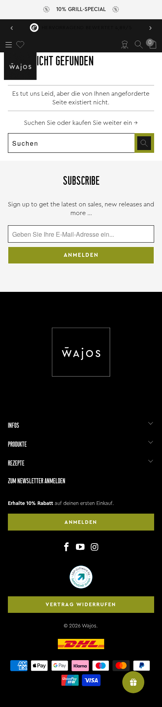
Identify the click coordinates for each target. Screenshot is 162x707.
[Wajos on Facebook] (66, 547)
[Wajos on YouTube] (81, 547)
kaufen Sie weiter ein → (105, 123)
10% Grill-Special (81, 9)
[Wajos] (21, 66)
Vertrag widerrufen (81, 604)
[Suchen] (139, 44)
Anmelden (80, 522)
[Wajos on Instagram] (95, 547)
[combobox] (81, 143)
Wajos (89, 625)
